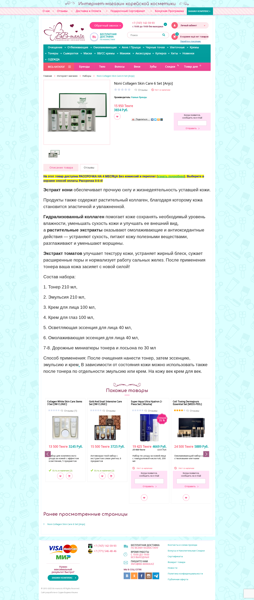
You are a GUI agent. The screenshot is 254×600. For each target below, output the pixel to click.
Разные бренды (139, 97)
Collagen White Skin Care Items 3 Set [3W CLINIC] (64, 403)
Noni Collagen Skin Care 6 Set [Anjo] (66, 524)
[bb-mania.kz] (64, 31)
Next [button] (206, 454)
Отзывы (111, 410)
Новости (172, 567)
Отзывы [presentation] (89, 167)
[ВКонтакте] (152, 119)
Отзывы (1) (70, 410)
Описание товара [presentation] (61, 167)
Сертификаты (175, 556)
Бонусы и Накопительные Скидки (186, 550)
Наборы (86, 75)
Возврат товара (176, 562)
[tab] (60, 167)
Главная (47, 75)
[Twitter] (155, 119)
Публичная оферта (178, 579)
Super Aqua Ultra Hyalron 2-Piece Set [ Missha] (146, 403)
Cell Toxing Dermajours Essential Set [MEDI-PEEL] (187, 403)
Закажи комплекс (198, 11)
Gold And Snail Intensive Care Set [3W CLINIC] (105, 403)
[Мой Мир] (161, 119)
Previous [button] (48, 454)
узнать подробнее (171, 176)
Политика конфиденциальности (185, 573)
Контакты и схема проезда (182, 544)
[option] (76, 113)
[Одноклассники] (158, 119)
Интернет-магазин (67, 75)
